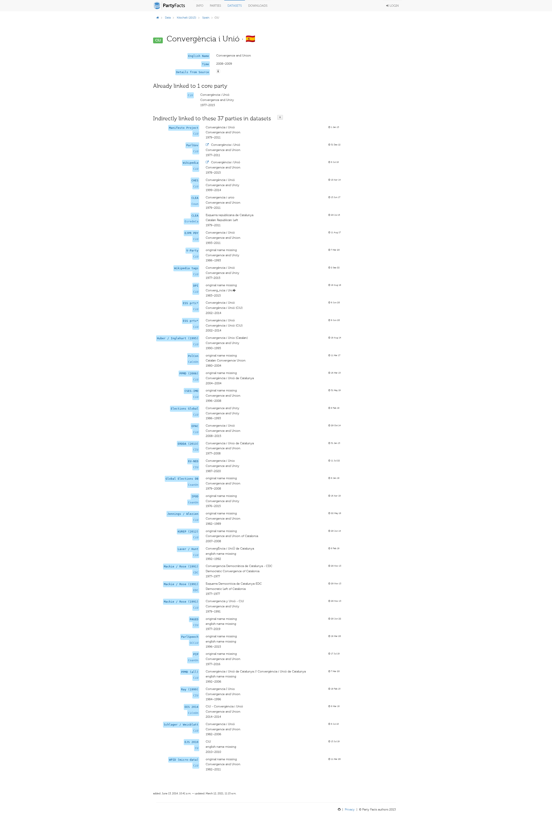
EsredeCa (191, 221)
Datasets (234, 6)
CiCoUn (193, 713)
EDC (195, 590)
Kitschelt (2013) (186, 17)
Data (168, 17)
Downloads (257, 6)
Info (199, 6)
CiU (190, 95)
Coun (194, 204)
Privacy (350, 809)
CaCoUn (193, 361)
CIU (195, 449)
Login (394, 6)
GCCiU (194, 642)
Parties (215, 6)
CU (196, 748)
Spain (205, 17)
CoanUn (193, 484)
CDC (195, 572)
